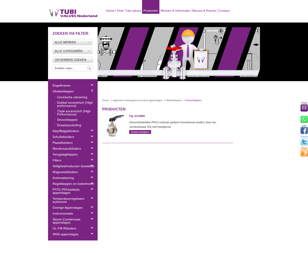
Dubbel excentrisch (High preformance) (75, 104)
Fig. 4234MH (137, 116)
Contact (224, 10)
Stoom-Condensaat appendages (66, 220)
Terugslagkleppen (65, 154)
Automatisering (63, 178)
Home (110, 10)
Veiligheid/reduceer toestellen (73, 166)
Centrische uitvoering (72, 97)
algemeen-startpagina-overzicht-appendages (137, 100)
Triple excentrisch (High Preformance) (74, 112)
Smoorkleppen (67, 119)
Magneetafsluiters (65, 172)
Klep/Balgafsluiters (66, 131)
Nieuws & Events (204, 10)
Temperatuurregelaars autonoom (68, 200)
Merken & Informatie (175, 10)
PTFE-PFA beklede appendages (66, 191)
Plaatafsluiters (63, 142)
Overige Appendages (68, 207)
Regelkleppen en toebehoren (73, 183)
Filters (57, 160)
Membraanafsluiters (67, 148)
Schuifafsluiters (63, 137)
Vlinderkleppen (174, 100)
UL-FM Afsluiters (64, 228)
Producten (150, 10)
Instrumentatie (63, 213)
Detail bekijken (140, 132)
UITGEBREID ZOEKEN (70, 60)
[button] (72, 42)
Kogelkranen (62, 85)
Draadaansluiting (69, 125)
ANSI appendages (65, 234)
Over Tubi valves (129, 10)
